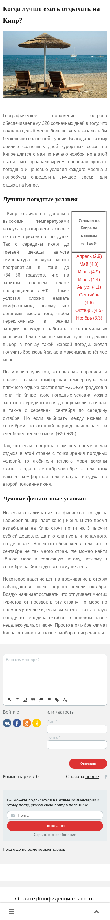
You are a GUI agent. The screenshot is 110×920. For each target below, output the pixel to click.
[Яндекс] (36, 722)
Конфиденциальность (66, 899)
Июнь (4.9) (89, 271)
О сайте (25, 899)
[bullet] (49, 699)
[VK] (7, 722)
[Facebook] (17, 722)
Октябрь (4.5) (89, 310)
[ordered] (41, 699)
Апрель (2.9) (89, 256)
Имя (52, 721)
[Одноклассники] (27, 722)
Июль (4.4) (89, 279)
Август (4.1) (89, 287)
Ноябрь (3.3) (89, 318)
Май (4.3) (89, 264)
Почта (53, 737)
